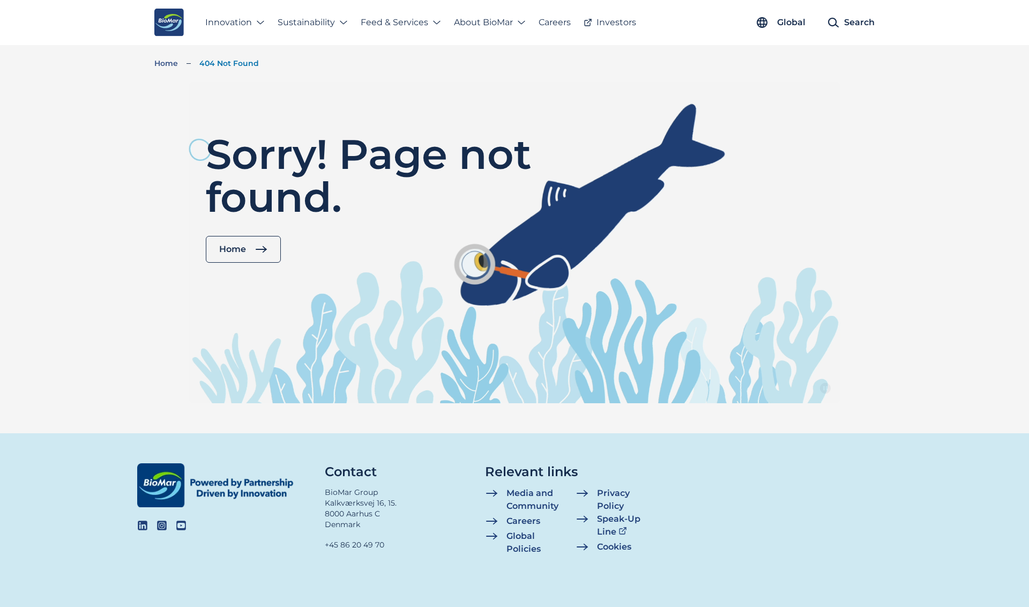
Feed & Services (394, 22)
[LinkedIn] (142, 525)
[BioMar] (169, 22)
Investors (616, 22)
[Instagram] (161, 525)
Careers (555, 22)
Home (166, 63)
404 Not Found (229, 63)
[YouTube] (181, 525)
